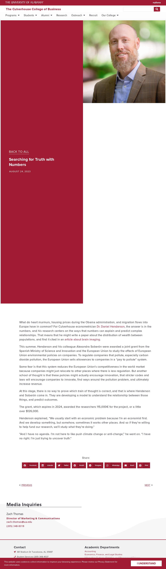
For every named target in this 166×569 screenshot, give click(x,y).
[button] (30, 465)
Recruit (93, 15)
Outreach (76, 15)
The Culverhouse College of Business (33, 9)
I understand (146, 563)
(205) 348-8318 (15, 526)
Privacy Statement (106, 561)
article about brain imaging (82, 339)
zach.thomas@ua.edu (19, 521)
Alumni (45, 15)
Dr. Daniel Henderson (111, 326)
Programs (11, 15)
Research (61, 15)
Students (29, 15)
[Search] (157, 9)
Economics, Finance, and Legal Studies (103, 554)
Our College (109, 15)
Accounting (90, 551)
